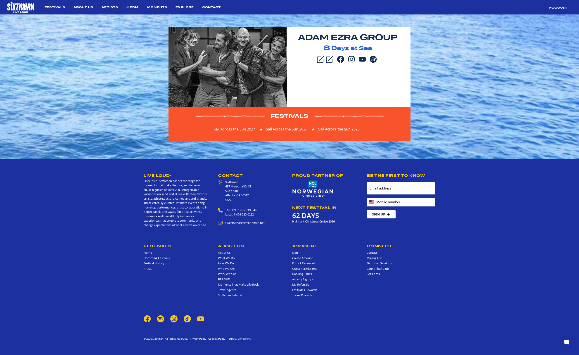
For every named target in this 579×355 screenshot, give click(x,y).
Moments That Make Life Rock (238, 284)
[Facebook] (340, 58)
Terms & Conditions (238, 338)
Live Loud (157, 175)
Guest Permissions (304, 269)
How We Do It (227, 263)
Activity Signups (302, 279)
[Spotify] (373, 58)
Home (148, 253)
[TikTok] (188, 318)
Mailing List (374, 258)
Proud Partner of (317, 175)
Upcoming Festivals (157, 258)
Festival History (154, 263)
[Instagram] (351, 58)
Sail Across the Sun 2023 (339, 129)
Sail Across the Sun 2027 (234, 129)
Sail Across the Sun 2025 (286, 129)
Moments (157, 7)
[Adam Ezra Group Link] (329, 58)
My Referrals (300, 284)
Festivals (55, 7)
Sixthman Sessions (379, 263)
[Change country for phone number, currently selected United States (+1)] (371, 202)
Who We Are (226, 269)
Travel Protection (303, 295)
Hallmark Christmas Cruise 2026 (313, 221)
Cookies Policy (216, 338)
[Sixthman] (20, 7)
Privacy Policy (198, 338)
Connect (379, 246)
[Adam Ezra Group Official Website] (227, 66)
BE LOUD (224, 279)
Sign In (296, 253)
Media (132, 7)
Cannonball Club (378, 269)
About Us (83, 7)
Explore (185, 7)
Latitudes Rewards (304, 290)
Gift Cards (373, 274)
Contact (211, 7)
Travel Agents (227, 290)
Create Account (302, 258)
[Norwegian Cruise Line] (313, 189)
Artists (110, 7)
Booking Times (302, 274)
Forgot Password (303, 263)
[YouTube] (362, 58)
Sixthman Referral (230, 295)
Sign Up (378, 214)
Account (558, 7)
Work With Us (227, 274)
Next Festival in (314, 207)
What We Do (226, 258)
